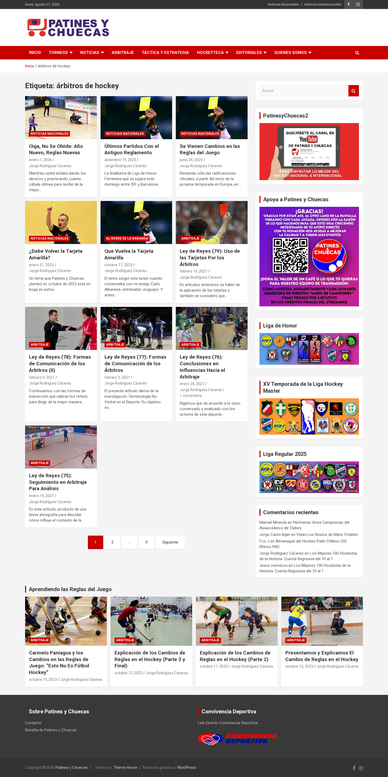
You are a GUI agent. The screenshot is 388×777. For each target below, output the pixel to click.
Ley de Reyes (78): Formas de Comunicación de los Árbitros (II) (60, 363)
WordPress (186, 767)
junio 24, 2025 (191, 160)
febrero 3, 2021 (117, 377)
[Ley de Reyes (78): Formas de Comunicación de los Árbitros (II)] (61, 328)
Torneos (58, 52)
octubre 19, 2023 (43, 679)
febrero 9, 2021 (42, 377)
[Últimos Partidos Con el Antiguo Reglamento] (136, 117)
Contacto (33, 722)
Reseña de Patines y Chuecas (51, 730)
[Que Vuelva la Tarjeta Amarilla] (136, 222)
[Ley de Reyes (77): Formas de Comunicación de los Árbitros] (136, 328)
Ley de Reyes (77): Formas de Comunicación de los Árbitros (135, 363)
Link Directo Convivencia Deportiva (228, 722)
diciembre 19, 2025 (120, 160)
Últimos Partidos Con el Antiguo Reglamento (132, 149)
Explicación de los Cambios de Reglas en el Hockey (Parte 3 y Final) (150, 659)
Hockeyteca (210, 52)
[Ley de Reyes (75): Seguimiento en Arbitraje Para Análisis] (61, 447)
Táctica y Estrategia (165, 52)
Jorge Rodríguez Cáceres (50, 166)
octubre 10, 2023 (299, 666)
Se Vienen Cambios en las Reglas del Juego (210, 149)
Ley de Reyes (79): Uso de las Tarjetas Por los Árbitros (210, 257)
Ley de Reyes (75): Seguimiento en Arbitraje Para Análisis (58, 482)
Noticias (89, 52)
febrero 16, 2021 (193, 271)
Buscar (353, 90)
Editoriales (249, 52)
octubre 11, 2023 (214, 666)
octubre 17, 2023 (119, 265)
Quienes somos (290, 52)
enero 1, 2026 (40, 160)
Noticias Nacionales (283, 4)
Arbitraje (123, 52)
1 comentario (191, 396)
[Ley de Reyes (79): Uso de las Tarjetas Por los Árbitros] (212, 222)
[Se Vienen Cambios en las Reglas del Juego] (212, 117)
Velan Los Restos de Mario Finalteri (327, 534)
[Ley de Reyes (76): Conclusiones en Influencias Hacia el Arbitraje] (212, 328)
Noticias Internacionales (323, 4)
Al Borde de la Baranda (127, 238)
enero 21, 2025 (41, 265)
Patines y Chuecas (71, 767)
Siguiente (170, 542)
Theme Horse (125, 767)
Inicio (35, 52)
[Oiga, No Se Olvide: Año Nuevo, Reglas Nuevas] (61, 117)
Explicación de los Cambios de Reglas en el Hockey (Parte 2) (235, 656)
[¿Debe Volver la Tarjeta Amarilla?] (61, 222)
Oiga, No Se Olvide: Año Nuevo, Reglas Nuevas (56, 149)
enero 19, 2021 (41, 496)
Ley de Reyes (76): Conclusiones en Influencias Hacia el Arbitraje (202, 367)
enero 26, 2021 (192, 384)
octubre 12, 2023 (129, 673)
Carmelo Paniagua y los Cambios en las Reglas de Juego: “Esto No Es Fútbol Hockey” (59, 662)
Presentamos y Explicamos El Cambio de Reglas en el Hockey (321, 656)
